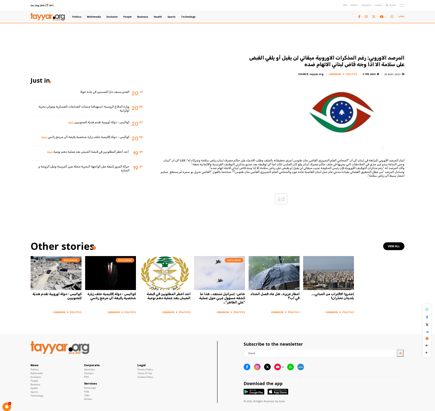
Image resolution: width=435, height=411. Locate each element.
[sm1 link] (401, 17)
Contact (378, 5)
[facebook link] (359, 17)
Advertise (366, 5)
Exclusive (112, 16)
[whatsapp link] (392, 17)
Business (142, 16)
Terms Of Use (144, 373)
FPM (345, 5)
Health (158, 16)
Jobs (87, 395)
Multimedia (94, 16)
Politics (76, 16)
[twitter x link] (373, 17)
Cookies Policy (145, 377)
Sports (172, 16)
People (127, 16)
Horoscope (90, 388)
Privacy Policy (145, 369)
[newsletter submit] (400, 353)
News (35, 365)
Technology (188, 16)
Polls (86, 391)
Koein (282, 401)
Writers (354, 5)
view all (394, 246)
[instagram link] (366, 17)
